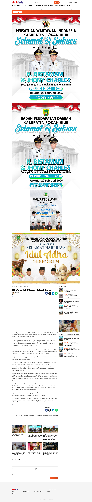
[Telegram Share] (53, 293)
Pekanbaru (66, 348)
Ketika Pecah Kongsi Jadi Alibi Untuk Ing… (71, 296)
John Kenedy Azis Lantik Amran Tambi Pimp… (71, 302)
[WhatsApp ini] (56, 293)
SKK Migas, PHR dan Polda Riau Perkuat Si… (71, 307)
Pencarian (57, 2)
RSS (49, 491)
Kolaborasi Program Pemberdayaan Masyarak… (70, 355)
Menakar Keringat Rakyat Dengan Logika (18, 434)
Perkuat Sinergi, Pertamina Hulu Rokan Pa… (72, 350)
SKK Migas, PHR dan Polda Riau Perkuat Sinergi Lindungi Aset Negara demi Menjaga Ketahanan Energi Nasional (35, 436)
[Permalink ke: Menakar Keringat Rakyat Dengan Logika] (19, 429)
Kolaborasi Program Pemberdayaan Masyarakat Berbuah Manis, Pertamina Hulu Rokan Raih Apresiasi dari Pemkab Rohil (19, 453)
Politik (65, 294)
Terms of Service (38, 491)
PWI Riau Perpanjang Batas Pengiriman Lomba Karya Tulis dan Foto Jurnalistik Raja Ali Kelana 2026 (50, 452)
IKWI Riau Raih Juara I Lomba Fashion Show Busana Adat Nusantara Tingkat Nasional (34, 452)
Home (13, 491)
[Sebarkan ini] (46, 293)
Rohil (65, 288)
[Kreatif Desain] (12, 404)
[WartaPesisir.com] (18, 2)
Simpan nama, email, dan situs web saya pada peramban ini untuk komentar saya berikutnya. (33, 475)
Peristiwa (66, 300)
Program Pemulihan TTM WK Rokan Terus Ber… (71, 313)
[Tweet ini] (49, 293)
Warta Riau (66, 305)
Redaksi (13, 493)
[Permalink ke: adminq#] (13, 293)
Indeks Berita (26, 491)
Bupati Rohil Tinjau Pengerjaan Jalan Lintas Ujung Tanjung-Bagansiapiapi (47, 415)
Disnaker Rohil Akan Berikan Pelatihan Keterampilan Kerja (23, 415)
